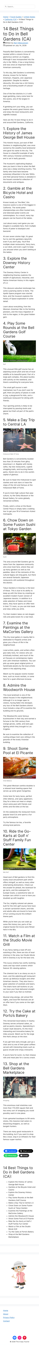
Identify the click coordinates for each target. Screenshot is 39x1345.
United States (29, 17)
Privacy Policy (9, 1318)
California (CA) (11, 19)
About (5, 1314)
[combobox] (19, 6)
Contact (6, 1321)
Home (5, 17)
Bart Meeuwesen (21, 43)
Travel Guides (16, 17)
